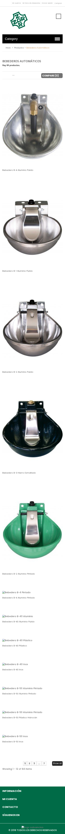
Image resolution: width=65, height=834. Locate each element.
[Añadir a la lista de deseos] (25, 161)
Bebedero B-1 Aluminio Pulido (17, 270)
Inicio (8, 47)
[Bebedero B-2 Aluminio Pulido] (32, 327)
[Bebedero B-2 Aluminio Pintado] (32, 529)
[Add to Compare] (32, 161)
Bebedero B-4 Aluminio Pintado (18, 597)
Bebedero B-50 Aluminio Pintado (19, 693)
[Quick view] (39, 161)
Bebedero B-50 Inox (12, 741)
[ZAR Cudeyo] (19, 20)
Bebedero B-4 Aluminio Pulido (17, 170)
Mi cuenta (16, 3)
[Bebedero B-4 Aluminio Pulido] (32, 126)
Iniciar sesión (47, 3)
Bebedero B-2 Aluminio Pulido (17, 371)
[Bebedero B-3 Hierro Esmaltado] (32, 428)
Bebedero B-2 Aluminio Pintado (18, 573)
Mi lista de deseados (31, 3)
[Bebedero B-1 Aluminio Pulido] (32, 227)
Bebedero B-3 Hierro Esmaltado (19, 472)
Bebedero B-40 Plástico (14, 645)
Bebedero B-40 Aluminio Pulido (18, 621)
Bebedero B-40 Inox (12, 669)
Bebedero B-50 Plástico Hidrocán (19, 717)
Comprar (58, 3)
